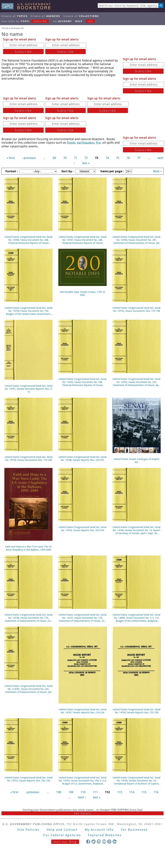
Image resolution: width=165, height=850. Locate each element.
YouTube (104, 842)
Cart (90, 21)
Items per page (111, 171)
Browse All (14, 16)
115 (143, 792)
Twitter (94, 842)
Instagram (99, 842)
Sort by (67, 171)
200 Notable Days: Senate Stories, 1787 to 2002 (82, 293)
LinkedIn (115, 842)
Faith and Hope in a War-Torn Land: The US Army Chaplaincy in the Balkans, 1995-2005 (28, 548)
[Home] (27, 8)
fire (98, 142)
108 (58, 792)
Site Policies (28, 829)
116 (156, 792)
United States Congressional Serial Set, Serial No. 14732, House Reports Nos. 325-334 (82, 529)
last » (86, 163)
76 (128, 158)
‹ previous (29, 158)
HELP (78, 21)
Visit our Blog (65, 842)
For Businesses (134, 829)
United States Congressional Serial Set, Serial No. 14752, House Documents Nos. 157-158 (136, 309)
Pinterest (109, 842)
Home (5, 28)
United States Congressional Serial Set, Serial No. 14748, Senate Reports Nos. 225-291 (82, 458)
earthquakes (85, 142)
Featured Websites (105, 835)
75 (117, 158)
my (62, 21)
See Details (82, 813)
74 (107, 158)
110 (83, 792)
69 (54, 158)
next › (82, 797)
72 (86, 158)
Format (11, 171)
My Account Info (99, 829)
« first (11, 158)
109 (70, 792)
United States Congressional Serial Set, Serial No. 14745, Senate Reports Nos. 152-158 (136, 711)
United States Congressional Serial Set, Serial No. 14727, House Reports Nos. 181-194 (28, 779)
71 (75, 158)
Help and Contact (62, 829)
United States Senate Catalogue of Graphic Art (137, 460)
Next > (157, 171)
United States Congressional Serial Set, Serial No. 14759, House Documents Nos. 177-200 (28, 458)
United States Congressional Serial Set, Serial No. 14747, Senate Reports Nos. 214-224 (82, 711)
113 (119, 792)
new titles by (24, 21)
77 (138, 158)
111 (95, 792)
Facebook (88, 842)
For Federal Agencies (62, 835)
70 (65, 158)
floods (71, 142)
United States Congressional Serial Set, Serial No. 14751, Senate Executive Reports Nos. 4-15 (28, 388)
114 (131, 792)
